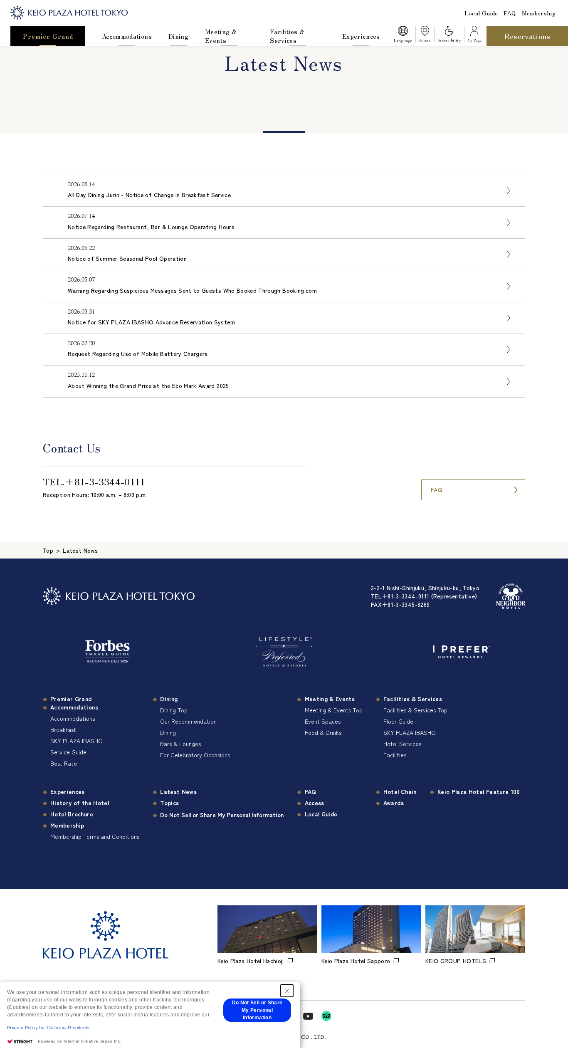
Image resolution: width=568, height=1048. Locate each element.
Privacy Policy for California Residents (48, 1027)
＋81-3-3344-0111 (105, 481)
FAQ (510, 13)
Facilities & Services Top (415, 710)
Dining (178, 36)
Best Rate (63, 763)
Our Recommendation (188, 721)
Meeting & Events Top (334, 710)
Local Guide (481, 13)
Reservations (527, 35)
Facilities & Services (287, 35)
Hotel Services (402, 743)
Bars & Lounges (180, 743)
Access (314, 802)
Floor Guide (398, 721)
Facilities (394, 755)
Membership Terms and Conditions (94, 836)
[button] (402, 36)
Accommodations (127, 36)
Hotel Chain (400, 791)
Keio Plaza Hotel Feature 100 (478, 791)
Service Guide (68, 752)
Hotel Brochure (71, 814)
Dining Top (174, 710)
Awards (393, 802)
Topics (169, 802)
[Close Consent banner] (287, 990)
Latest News (178, 791)
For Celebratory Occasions (195, 755)
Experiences (361, 36)
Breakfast (63, 729)
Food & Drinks (323, 732)
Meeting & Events (220, 35)
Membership (539, 13)
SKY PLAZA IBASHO (76, 741)
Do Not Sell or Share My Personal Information (222, 814)
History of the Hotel (79, 802)
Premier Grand (48, 36)
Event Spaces (323, 721)
